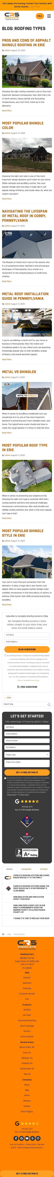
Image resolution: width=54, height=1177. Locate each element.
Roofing (27, 1009)
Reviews (27, 1100)
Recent (10, 869)
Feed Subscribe (28, 686)
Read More (6, 110)
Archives (43, 869)
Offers (27, 1095)
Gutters (27, 1031)
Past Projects (27, 1111)
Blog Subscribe (27, 649)
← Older (7, 697)
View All (27, 1074)
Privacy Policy (34, 680)
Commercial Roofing (27, 1020)
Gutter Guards (27, 1036)
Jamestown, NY (27, 1068)
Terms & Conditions (17, 1144)
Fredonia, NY (27, 1063)
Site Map (41, 1144)
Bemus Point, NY (27, 1047)
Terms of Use (21, 680)
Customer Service (27, 993)
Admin (7, 50)
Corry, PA (27, 1052)
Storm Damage (27, 1025)
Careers (27, 1106)
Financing (27, 988)
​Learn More (35, 6)
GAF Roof (27, 1015)
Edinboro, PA (27, 1058)
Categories (26, 869)
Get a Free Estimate (27, 1173)
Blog (27, 1090)
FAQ (27, 999)
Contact (27, 977)
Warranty (27, 983)
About (27, 1084)
